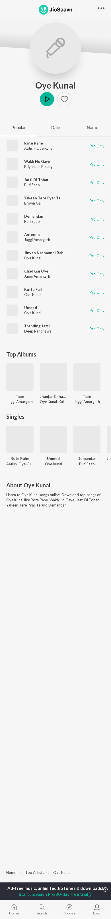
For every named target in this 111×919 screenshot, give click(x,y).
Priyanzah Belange (39, 166)
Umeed (30, 307)
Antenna (32, 234)
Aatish (29, 148)
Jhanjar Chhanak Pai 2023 (53, 396)
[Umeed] (53, 439)
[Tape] (20, 377)
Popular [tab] (18, 127)
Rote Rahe (33, 143)
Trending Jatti (37, 326)
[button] (64, 99)
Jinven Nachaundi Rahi (44, 253)
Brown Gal (33, 203)
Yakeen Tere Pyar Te (42, 198)
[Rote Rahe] (20, 439)
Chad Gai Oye (36, 271)
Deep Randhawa (38, 331)
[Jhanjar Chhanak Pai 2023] (53, 377)
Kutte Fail (33, 289)
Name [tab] (92, 127)
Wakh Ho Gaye (37, 161)
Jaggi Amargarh (37, 239)
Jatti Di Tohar (36, 179)
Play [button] (47, 99)
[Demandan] (87, 439)
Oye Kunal (55, 85)
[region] (55, 872)
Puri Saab (32, 185)
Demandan (33, 216)
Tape (20, 396)
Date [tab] (55, 127)
